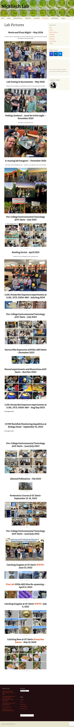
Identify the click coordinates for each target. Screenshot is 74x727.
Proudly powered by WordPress (8, 724)
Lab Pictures (45, 18)
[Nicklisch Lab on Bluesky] (60, 54)
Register (22, 699)
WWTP (39, 565)
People (8, 18)
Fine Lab (10, 584)
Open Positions (54, 18)
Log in (21, 702)
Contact (63, 18)
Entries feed (23, 704)
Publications (28, 18)
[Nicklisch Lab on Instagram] (51, 54)
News (2, 18)
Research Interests (17, 18)
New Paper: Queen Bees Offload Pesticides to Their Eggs (8, 692)
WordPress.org (23, 708)
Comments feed (23, 706)
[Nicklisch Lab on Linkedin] (56, 54)
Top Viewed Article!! (6, 707)
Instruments (37, 18)
